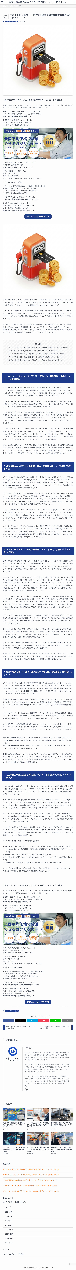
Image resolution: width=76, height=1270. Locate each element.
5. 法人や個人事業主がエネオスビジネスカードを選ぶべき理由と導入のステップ (35, 360)
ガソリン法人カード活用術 (11, 21)
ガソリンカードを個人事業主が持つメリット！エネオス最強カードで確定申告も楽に (31, 1191)
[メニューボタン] (2, 2)
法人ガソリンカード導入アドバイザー (12, 1060)
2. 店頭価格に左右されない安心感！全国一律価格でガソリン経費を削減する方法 (35, 351)
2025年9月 (8, 1238)
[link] (26, 1089)
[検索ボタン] (74, 2)
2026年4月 (8, 1212)
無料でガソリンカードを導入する (38, 216)
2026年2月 (8, 1221)
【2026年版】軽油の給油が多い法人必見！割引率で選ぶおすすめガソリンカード (30, 1180)
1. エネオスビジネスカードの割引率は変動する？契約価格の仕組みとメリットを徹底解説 (38, 347)
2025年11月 (9, 1229)
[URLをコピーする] (67, 1020)
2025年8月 (8, 1243)
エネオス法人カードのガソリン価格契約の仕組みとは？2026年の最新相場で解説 (30, 1185)
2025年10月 (9, 1234)
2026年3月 (8, 1216)
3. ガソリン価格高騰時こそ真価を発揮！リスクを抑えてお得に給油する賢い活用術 (36, 354)
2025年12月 (9, 1225)
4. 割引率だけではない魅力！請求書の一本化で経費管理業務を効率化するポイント (36, 357)
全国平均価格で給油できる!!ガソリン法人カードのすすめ (38, 2)
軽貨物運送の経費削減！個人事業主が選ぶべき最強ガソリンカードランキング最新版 (31, 1169)
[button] (8, 1020)
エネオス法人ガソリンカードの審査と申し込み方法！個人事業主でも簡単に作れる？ (31, 1175)
